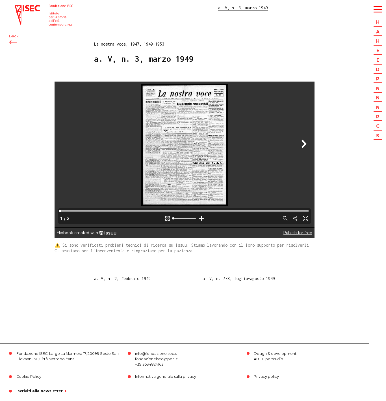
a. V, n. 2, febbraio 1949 (122, 278)
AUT (257, 359)
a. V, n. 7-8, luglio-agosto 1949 (239, 278)
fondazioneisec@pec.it (156, 359)
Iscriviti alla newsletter (39, 391)
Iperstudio (273, 359)
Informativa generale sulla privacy (165, 376)
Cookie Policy (28, 376)
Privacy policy (266, 376)
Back (13, 36)
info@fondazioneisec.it (156, 353)
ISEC (19, 7)
